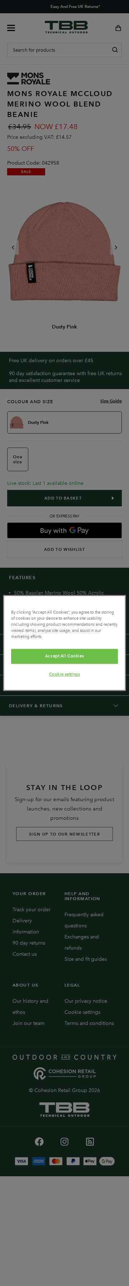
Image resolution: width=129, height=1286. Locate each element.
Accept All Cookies (64, 656)
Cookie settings (64, 674)
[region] (64, 643)
